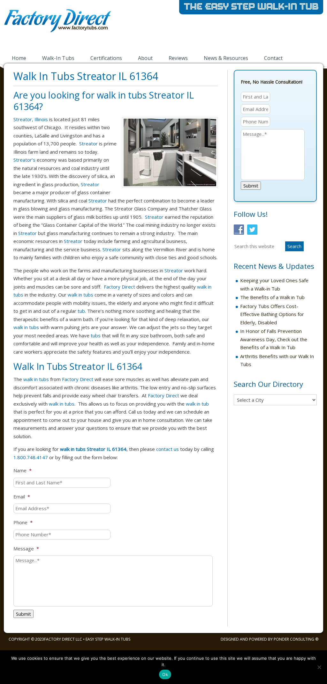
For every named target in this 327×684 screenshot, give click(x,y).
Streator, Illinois (30, 119)
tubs (96, 335)
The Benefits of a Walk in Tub (272, 297)
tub (81, 311)
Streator (88, 143)
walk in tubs (80, 294)
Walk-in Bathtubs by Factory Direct (84, 25)
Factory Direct (119, 286)
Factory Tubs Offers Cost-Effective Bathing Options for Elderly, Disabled (272, 314)
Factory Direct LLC (63, 639)
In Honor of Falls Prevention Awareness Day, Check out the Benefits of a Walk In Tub (273, 339)
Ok (165, 674)
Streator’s (24, 160)
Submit (23, 614)
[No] (319, 667)
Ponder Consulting (294, 639)
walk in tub (197, 404)
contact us (167, 449)
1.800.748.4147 (30, 457)
